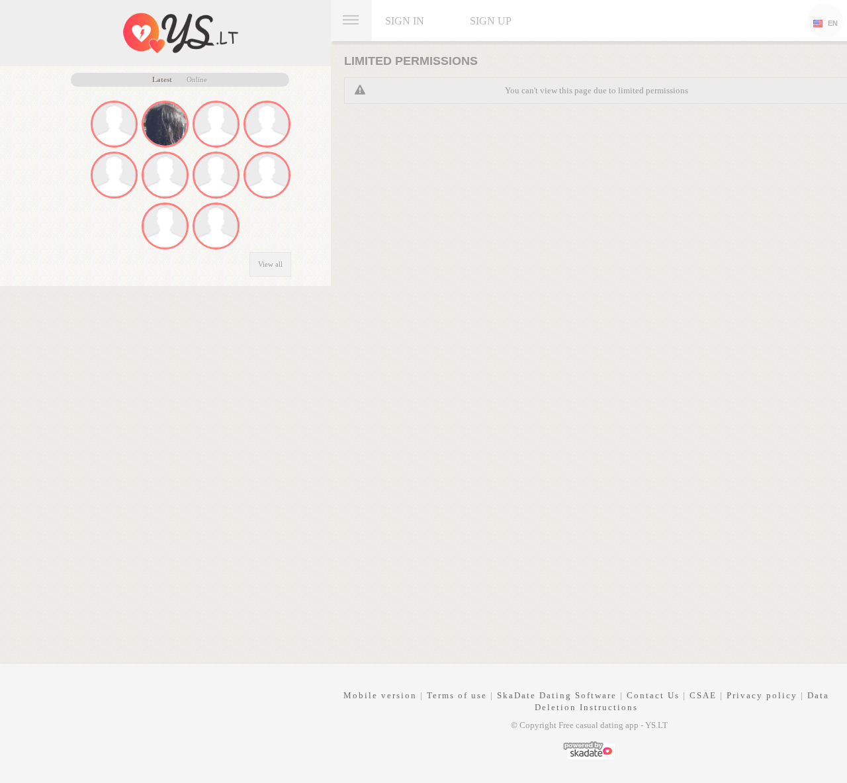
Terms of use (457, 695)
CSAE (703, 695)
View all (270, 264)
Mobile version (380, 695)
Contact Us (653, 695)
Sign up (491, 20)
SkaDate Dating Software (557, 695)
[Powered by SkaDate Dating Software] (589, 749)
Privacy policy (762, 695)
